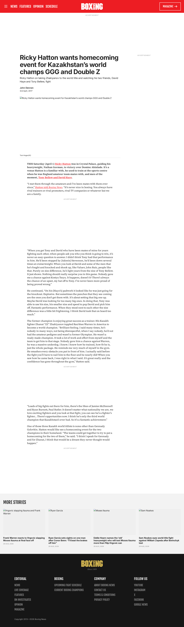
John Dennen (27, 87)
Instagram (139, 590)
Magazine (168, 6)
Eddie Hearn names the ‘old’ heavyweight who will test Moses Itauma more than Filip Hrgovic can (115, 540)
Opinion (38, 6)
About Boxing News (104, 585)
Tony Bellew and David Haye (55, 177)
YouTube (138, 585)
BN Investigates (22, 599)
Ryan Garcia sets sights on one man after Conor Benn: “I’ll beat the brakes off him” (67, 540)
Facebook (139, 599)
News (14, 6)
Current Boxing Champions (69, 590)
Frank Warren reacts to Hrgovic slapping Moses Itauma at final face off (24, 539)
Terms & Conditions (104, 595)
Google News (141, 604)
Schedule (52, 6)
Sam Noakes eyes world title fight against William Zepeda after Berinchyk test (159, 540)
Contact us (100, 590)
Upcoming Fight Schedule (68, 585)
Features (25, 6)
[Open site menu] (5, 6)
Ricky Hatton (63, 164)
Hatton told (48, 187)
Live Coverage (21, 590)
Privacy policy (102, 599)
